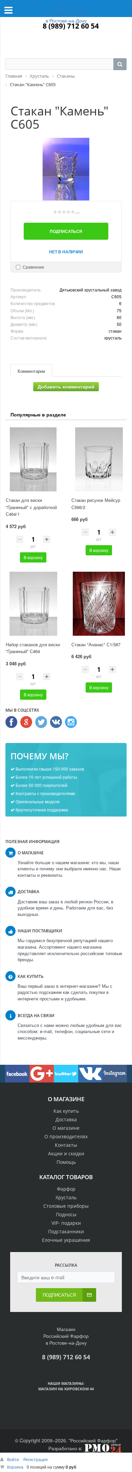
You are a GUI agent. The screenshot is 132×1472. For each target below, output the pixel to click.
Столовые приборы (66, 1206)
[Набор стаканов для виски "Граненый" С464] (33, 604)
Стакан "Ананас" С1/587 (95, 644)
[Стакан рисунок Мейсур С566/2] (98, 459)
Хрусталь (66, 1197)
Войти (13, 1459)
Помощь (66, 1162)
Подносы (66, 1214)
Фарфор (66, 1189)
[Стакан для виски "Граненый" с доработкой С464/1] (33, 459)
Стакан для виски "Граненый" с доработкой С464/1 (31, 507)
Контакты (66, 1145)
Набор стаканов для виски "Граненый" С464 (33, 648)
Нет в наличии (66, 252)
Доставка (66, 1119)
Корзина (15, 1467)
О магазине (66, 1128)
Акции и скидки (66, 1153)
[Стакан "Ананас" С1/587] (98, 604)
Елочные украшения (66, 1240)
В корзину (33, 557)
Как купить (66, 1111)
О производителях (66, 1136)
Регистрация (35, 1459)
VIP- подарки (66, 1223)
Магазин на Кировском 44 (66, 1388)
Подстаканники (66, 1231)
